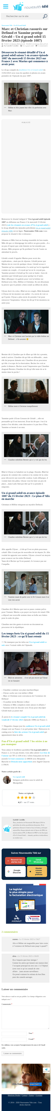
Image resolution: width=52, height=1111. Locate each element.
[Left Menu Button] (6, 6)
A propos (38, 1095)
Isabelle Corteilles (13, 46)
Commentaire (7, 1004)
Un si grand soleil (20, 25)
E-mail (31, 1039)
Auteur (31, 1095)
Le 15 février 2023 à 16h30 (28, 956)
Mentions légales (14, 1095)
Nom (31, 1033)
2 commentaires (43, 46)
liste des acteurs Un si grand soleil (29, 732)
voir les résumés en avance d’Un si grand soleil (27, 225)
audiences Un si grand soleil (38, 726)
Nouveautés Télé (7, 25)
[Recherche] (45, 16)
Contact (24, 1095)
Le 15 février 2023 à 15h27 (29, 939)
